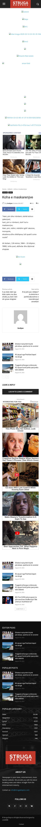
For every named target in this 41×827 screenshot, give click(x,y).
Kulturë (10, 189)
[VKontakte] (31, 806)
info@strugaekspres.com (20, 790)
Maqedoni (6, 349)
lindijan (10, 203)
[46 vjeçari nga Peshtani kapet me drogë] (7, 357)
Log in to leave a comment (20, 392)
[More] (32, 209)
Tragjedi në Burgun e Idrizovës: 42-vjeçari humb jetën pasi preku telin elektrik (26, 367)
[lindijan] (3, 203)
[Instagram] (26, 806)
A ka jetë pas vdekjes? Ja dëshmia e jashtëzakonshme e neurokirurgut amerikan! (30, 297)
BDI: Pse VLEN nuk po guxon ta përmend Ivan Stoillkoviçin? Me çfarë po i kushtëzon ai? (26, 599)
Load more (19, 609)
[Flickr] (20, 806)
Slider (10, 192)
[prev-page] (3, 376)
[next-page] (7, 376)
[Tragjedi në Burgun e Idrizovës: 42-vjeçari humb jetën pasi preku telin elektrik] (7, 368)
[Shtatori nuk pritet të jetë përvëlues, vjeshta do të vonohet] (7, 347)
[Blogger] (9, 806)
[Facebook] (15, 806)
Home (4, 189)
